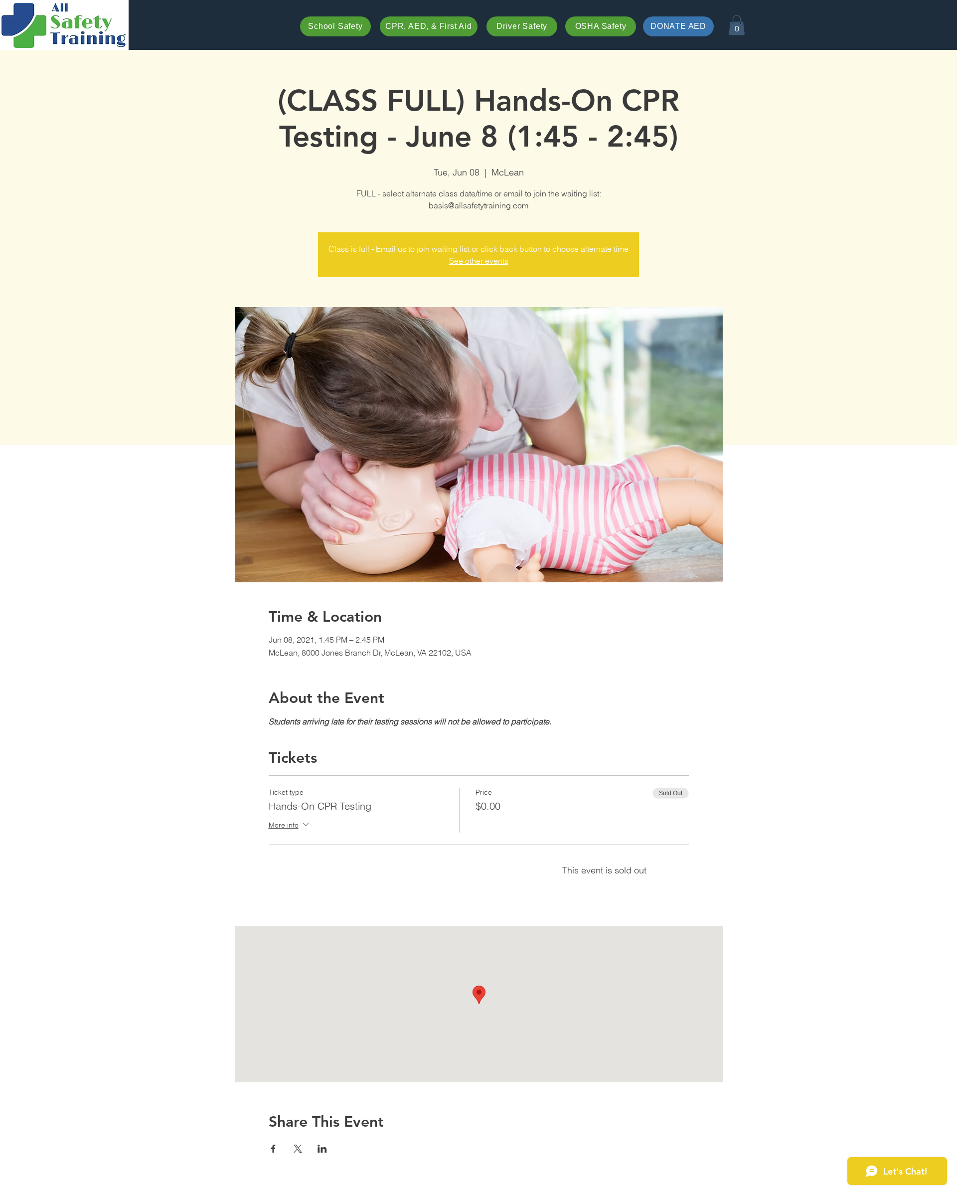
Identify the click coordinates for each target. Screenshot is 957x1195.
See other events (478, 261)
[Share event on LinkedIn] (322, 1149)
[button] (736, 25)
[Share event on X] (298, 1149)
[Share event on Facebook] (273, 1149)
